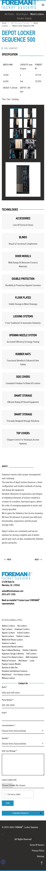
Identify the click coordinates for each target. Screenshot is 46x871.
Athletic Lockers (8, 625)
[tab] (16, 112)
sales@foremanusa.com (12, 590)
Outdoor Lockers (23, 636)
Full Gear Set (11, 48)
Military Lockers (8, 678)
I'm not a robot (14, 794)
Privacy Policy (38, 850)
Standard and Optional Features (14, 671)
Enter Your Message (9, 751)
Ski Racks (9, 14)
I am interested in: (8, 725)
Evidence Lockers (9, 643)
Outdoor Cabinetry (30, 650)
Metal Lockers (37, 14)
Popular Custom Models (11, 664)
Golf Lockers (31, 653)
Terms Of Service (37, 844)
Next (37, 559)
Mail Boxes (23, 660)
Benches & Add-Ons (10, 667)
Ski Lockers (22, 625)
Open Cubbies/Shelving (11, 650)
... (2, 833)
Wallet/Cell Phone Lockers (12, 639)
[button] (43, 5)
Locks (32, 660)
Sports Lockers (8, 636)
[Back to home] (20, 5)
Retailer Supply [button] (24, 18)
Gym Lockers (7, 629)
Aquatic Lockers (8, 632)
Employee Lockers (22, 629)
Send (8, 803)
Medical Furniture (9, 660)
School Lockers (23, 632)
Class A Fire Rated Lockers (12, 657)
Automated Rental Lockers (12, 646)
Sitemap (40, 856)
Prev (9, 559)
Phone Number (7, 700)
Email (4, 713)
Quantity (5, 738)
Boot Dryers (22, 14)
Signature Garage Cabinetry (13, 653)
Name (4, 687)
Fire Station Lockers (22, 674)
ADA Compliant (32, 657)
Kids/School (6, 674)
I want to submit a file (9, 780)
